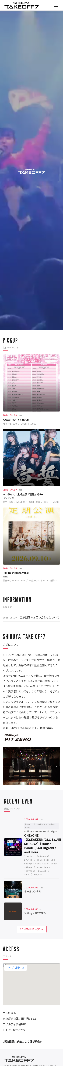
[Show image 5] (31, 782)
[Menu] (56, 5)
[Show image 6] (33, 782)
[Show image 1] (23, 782)
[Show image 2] (25, 782)
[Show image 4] (29, 782)
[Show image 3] (27, 782)
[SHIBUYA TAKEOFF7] (21, 5)
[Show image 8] (37, 782)
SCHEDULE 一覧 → (31, 929)
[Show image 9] (39, 782)
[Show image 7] (35, 782)
